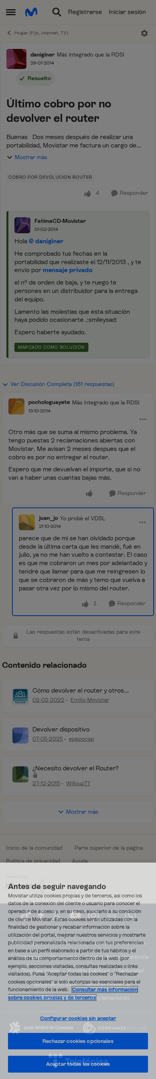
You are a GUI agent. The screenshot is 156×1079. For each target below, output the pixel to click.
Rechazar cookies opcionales (78, 1041)
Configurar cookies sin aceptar (78, 1018)
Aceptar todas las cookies (78, 1064)
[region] (78, 971)
